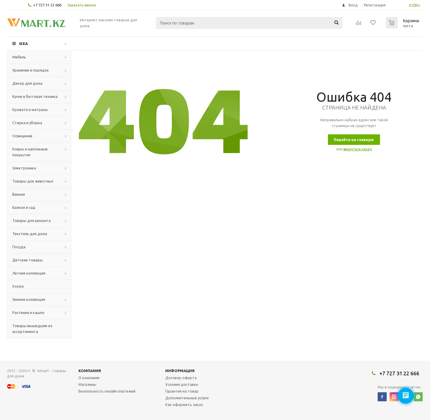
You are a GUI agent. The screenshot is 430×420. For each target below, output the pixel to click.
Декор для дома (27, 83)
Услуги (18, 286)
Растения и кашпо (28, 312)
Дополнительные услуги (187, 398)
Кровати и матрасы (30, 109)
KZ (411, 5)
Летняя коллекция (28, 273)
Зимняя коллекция (28, 299)
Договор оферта (181, 378)
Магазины (87, 384)
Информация (180, 371)
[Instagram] (394, 396)
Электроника (24, 168)
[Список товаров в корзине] (403, 26)
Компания (89, 371)
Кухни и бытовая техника (35, 96)
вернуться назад (357, 149)
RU (417, 5)
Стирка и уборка (27, 123)
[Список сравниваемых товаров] (358, 24)
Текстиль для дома (29, 234)
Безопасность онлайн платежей (106, 391)
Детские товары (27, 260)
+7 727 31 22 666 (47, 5)
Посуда (18, 247)
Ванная (18, 194)
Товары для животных (33, 181)
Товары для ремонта (31, 220)
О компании (88, 378)
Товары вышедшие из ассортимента (32, 329)
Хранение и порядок (30, 70)
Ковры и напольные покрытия (30, 152)
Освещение (22, 136)
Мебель (19, 57)
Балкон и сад (23, 207)
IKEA (23, 43)
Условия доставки (181, 384)
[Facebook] (382, 396)
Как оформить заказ (184, 404)
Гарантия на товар (182, 391)
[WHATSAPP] (418, 396)
